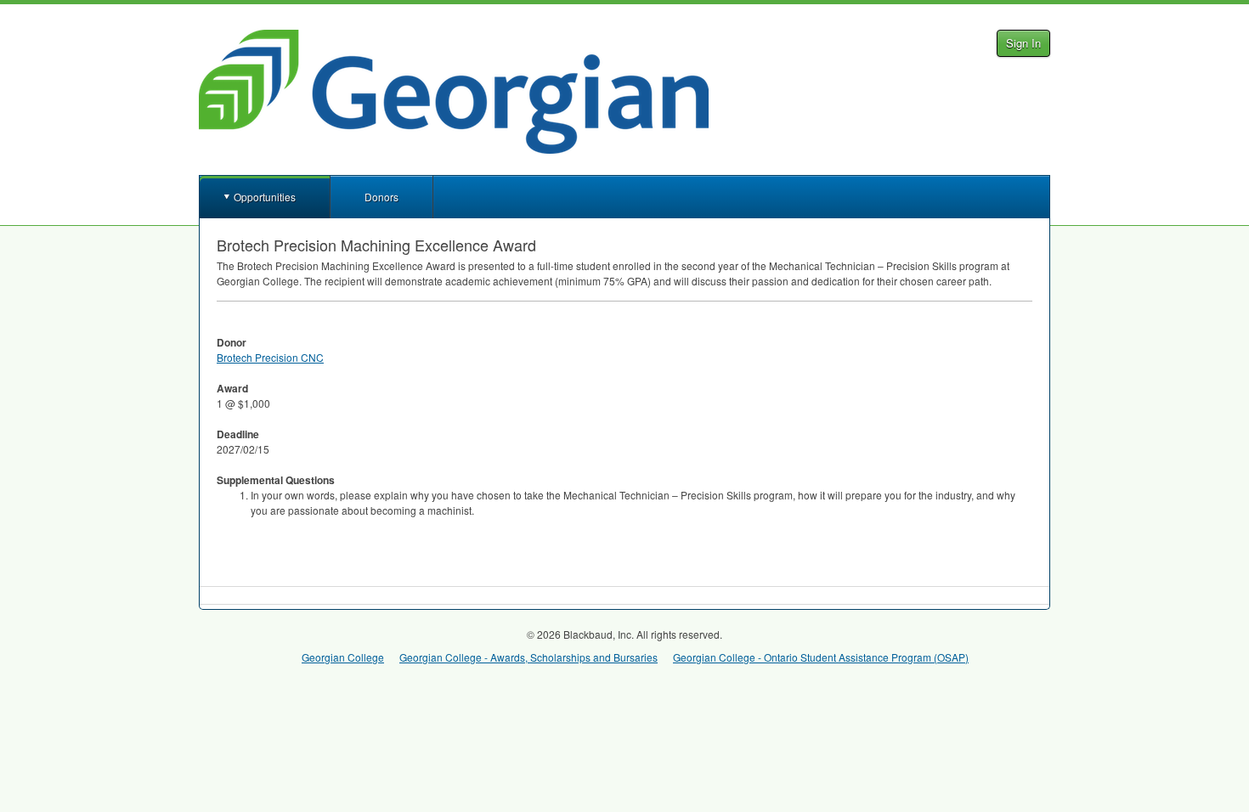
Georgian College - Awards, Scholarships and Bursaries (528, 657)
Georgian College (343, 657)
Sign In (1023, 43)
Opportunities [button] (265, 196)
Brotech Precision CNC (270, 357)
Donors (381, 196)
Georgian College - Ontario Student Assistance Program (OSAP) (821, 657)
